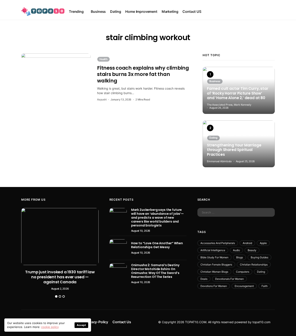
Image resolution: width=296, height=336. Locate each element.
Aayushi (101, 99)
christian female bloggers (216, 264)
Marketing (170, 11)
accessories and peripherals (217, 243)
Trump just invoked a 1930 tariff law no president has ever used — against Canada (60, 276)
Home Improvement (141, 11)
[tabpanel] (60, 249)
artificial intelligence (212, 250)
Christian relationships (254, 264)
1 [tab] (56, 296)
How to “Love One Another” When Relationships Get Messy (157, 245)
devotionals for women (229, 278)
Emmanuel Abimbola (219, 161)
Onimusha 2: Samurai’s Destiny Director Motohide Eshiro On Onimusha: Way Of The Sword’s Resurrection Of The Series (155, 271)
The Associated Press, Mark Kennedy (229, 104)
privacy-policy (96, 322)
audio (236, 250)
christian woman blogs (214, 271)
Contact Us (121, 322)
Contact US (191, 11)
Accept (81, 325)
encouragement (244, 286)
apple (263, 243)
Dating (115, 11)
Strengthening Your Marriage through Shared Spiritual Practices (234, 150)
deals (203, 278)
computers (242, 271)
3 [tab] (63, 296)
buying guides (259, 257)
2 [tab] (60, 296)
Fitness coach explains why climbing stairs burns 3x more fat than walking (143, 74)
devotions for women (213, 286)
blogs (239, 257)
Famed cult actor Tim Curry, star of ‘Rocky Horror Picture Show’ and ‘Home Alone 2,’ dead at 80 (237, 93)
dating (261, 271)
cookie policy (50, 327)
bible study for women (214, 257)
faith (265, 286)
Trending (76, 11)
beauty (252, 250)
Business (98, 11)
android (247, 243)
